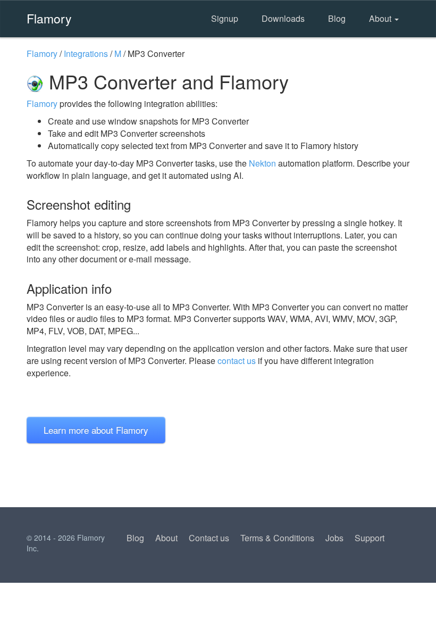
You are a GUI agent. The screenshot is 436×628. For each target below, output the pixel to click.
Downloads (283, 18)
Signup (224, 18)
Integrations (86, 53)
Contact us (209, 538)
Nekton (262, 163)
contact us (236, 360)
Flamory (49, 18)
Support (369, 538)
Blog (337, 18)
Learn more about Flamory (96, 429)
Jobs (334, 538)
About (381, 18)
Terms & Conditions (277, 538)
